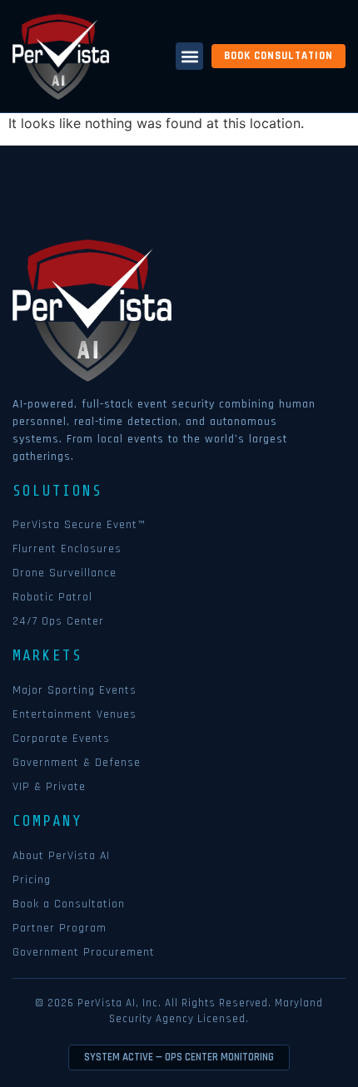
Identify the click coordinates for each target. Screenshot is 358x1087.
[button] (189, 56)
